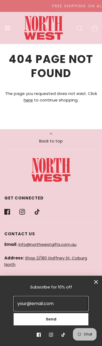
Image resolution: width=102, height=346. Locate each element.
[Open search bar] (79, 27)
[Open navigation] (7, 27)
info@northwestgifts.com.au (47, 244)
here (28, 100)
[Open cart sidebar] (94, 27)
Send (51, 319)
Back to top (51, 141)
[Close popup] (96, 282)
